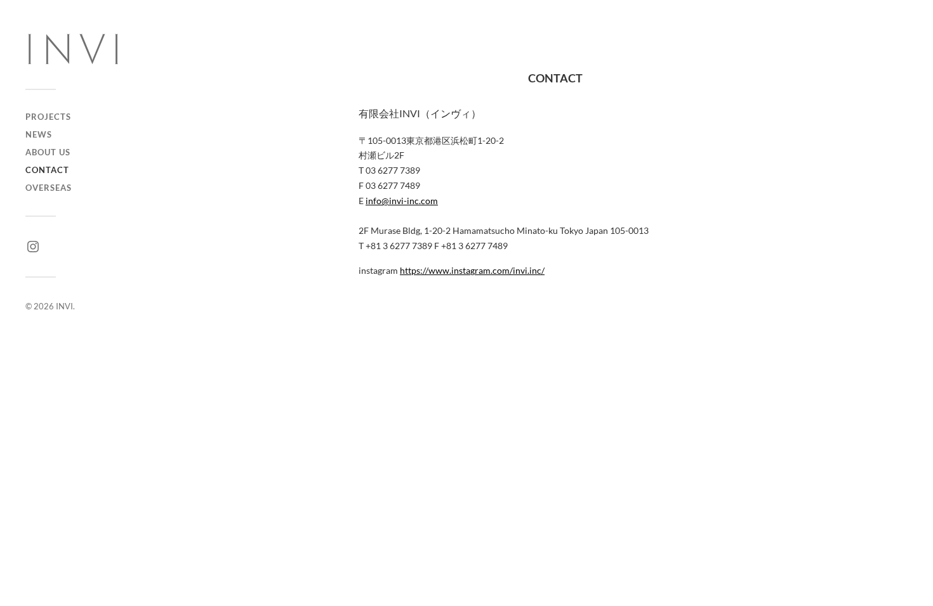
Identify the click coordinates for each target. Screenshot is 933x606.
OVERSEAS (48, 188)
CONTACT (47, 170)
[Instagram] (33, 246)
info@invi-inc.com (402, 200)
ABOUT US (47, 152)
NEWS (38, 134)
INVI (64, 306)
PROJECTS (48, 117)
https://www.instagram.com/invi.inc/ (472, 270)
